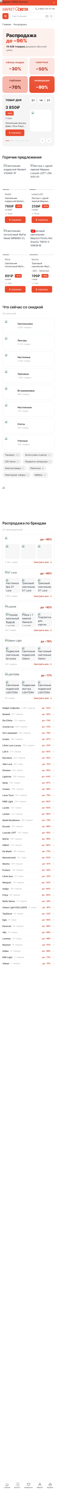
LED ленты (12, 461)
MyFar (7, 259)
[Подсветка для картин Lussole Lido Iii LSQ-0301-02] (44, 619)
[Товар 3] (17, 140)
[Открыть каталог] (5, 16)
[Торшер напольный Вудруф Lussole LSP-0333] (12, 619)
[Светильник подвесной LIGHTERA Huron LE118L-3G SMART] (12, 687)
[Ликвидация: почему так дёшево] (28, 499)
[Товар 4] (22, 140)
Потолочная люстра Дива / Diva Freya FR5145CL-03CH (15, 125)
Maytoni (35, 259)
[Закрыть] (54, 3)
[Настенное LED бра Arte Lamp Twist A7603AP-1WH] (12, 551)
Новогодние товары (17, 475)
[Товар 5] (27, 140)
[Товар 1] (7, 140)
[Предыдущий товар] (42, 140)
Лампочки (37, 468)
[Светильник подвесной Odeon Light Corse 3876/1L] (28, 653)
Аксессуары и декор (38, 455)
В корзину (15, 132)
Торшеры (12, 455)
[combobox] (32, 16)
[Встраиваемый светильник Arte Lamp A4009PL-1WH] (44, 551)
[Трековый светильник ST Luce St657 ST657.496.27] (28, 585)
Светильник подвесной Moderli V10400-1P (14, 200)
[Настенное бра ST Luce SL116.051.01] (12, 585)
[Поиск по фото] (46, 16)
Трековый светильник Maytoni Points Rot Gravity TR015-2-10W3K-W (42, 265)
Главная (6, 24)
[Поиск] (51, 16)
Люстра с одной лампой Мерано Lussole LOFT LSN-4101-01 (41, 200)
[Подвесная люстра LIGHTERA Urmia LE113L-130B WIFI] (28, 687)
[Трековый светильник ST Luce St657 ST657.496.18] (44, 585)
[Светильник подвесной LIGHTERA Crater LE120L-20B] (44, 687)
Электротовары (14, 468)
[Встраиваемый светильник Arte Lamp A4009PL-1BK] (28, 551)
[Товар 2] (12, 140)
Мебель (40, 475)
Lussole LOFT (37, 194)
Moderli (8, 194)
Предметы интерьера (38, 461)
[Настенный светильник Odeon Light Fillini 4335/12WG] (44, 653)
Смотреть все (41, 562)
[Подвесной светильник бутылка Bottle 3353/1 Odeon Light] (12, 653)
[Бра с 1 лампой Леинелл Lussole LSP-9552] (28, 619)
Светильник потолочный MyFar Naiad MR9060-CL (14, 265)
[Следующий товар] (49, 140)
